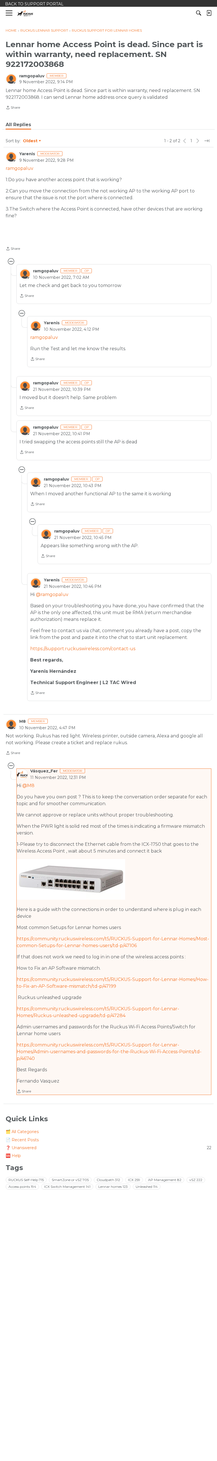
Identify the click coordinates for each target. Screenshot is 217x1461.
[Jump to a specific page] (206, 140)
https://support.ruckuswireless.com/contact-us (82, 648)
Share (13, 108)
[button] (71, 879)
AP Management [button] (164, 1180)
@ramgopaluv (52, 594)
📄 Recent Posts (22, 1139)
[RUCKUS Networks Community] (25, 13)
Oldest (30, 141)
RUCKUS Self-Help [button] (26, 1180)
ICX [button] (134, 1180)
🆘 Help (13, 1155)
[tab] (18, 125)
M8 (22, 721)
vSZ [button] (195, 1180)
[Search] (199, 13)
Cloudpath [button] (108, 1180)
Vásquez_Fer (44, 771)
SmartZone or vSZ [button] (70, 1180)
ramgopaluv (31, 75)
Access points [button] (22, 1186)
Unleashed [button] (147, 1186)
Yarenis (27, 153)
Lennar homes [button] (113, 1186)
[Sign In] (209, 13)
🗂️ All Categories (22, 1131)
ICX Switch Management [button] (67, 1186)
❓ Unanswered (108, 1147)
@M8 (28, 785)
